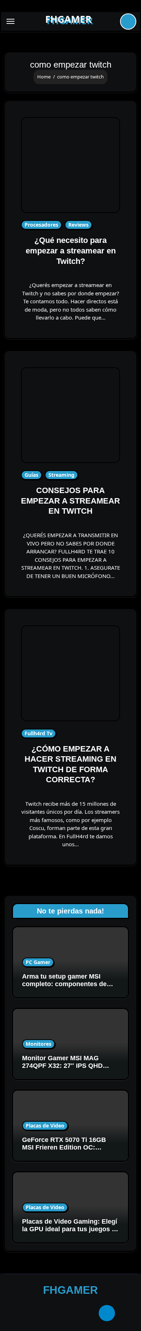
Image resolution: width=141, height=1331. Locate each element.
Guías (31, 474)
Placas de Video (45, 1125)
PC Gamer (38, 962)
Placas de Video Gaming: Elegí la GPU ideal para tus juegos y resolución (69, 1229)
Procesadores (41, 224)
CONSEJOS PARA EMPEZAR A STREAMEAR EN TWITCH (70, 500)
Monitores (38, 1043)
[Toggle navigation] (10, 21)
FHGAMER (68, 19)
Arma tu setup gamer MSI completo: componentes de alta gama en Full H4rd (64, 984)
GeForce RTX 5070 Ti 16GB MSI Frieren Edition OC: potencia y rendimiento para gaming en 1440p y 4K (65, 1151)
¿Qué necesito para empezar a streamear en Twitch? (71, 250)
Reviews (78, 224)
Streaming (61, 474)
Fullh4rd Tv (38, 733)
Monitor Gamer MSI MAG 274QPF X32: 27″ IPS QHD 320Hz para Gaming (62, 1065)
